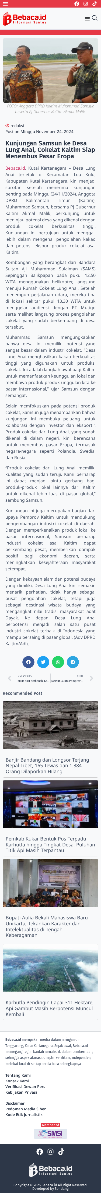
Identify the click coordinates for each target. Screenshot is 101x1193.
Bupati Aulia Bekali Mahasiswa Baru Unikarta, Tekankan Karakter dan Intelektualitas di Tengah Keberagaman (47, 926)
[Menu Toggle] (5, 3)
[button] (28, 662)
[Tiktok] (94, 4)
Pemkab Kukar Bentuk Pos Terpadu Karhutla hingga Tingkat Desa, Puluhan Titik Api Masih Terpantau (50, 844)
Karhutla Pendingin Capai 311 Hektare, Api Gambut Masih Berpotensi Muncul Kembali (50, 1008)
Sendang (62, 1189)
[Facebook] (77, 4)
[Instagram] (85, 4)
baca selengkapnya (66, 1064)
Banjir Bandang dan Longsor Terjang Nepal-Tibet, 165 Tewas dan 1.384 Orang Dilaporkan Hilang (47, 765)
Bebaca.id (15, 168)
